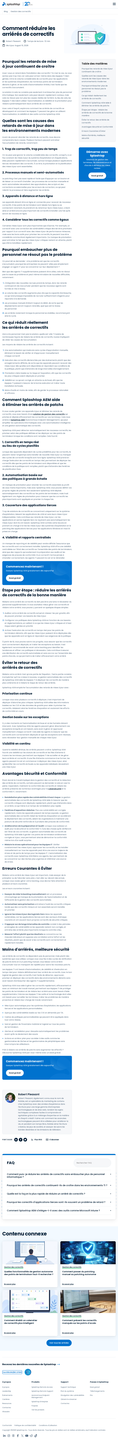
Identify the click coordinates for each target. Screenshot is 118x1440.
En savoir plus (10, 1284)
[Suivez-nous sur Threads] (13, 1436)
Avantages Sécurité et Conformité (97, 126)
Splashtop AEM (18, 420)
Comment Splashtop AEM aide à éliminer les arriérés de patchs (96, 104)
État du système (67, 1391)
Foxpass (35, 1406)
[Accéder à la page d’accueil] (11, 4)
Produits (36, 1382)
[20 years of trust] (27, 4)
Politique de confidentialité (25, 1425)
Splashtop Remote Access (42, 1387)
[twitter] (25, 1140)
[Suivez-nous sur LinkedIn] (4, 1436)
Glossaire (6, 1411)
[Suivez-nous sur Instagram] (9, 1436)
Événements (7, 1395)
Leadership (6, 1391)
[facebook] (20, 1140)
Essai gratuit (97, 175)
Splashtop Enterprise (40, 1401)
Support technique (68, 1387)
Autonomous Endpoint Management (41, 1396)
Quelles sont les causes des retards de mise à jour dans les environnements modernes (95, 79)
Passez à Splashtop (99, 1382)
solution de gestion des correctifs (49, 414)
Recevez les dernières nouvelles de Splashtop (29, 1364)
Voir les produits (38, 1410)
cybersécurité (54, 788)
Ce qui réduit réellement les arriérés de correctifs (94, 97)
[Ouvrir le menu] (114, 4)
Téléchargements (97, 1391)
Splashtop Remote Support (42, 1391)
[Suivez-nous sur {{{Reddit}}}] (31, 1436)
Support (64, 1382)
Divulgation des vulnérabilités (72, 1395)
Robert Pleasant (13, 41)
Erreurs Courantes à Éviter (94, 131)
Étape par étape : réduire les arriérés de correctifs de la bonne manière (97, 112)
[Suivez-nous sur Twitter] (22, 1436)
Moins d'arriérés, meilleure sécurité (93, 137)
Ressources (6, 1403)
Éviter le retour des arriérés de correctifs (95, 121)
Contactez (6, 1407)
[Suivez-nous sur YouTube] (27, 1436)
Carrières (6, 1399)
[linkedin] (16, 1140)
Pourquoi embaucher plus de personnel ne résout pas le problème (95, 88)
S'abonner (54, 1139)
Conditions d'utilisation (48, 1425)
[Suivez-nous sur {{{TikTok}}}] (36, 1436)
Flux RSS (38, 1139)
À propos (6, 1382)
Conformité (7, 1425)
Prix (91, 1395)
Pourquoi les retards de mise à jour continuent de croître (97, 70)
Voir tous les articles (59, 1343)
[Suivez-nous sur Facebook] (18, 1436)
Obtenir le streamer (69, 1399)
